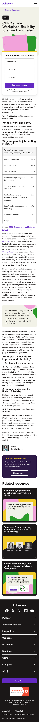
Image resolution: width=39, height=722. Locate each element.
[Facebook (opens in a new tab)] (7, 610)
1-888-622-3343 (19, 704)
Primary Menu (35, 3)
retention (6, 241)
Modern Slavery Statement (24, 714)
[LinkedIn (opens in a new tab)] (26, 610)
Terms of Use (7, 714)
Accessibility (6, 711)
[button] (19, 618)
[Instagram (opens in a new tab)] (19, 610)
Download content (19, 85)
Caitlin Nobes (17, 449)
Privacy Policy (23, 91)
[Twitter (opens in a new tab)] (13, 610)
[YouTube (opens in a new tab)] (32, 610)
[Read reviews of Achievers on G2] (19, 691)
